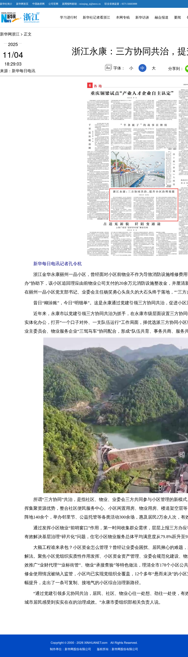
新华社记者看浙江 (96, 17)
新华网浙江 (10, 34)
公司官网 (53, 3)
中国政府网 (38, 3)
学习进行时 (68, 17)
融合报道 (161, 17)
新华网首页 (22, 3)
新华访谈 (142, 17)
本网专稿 (123, 17)
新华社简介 (6, 3)
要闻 (177, 17)
